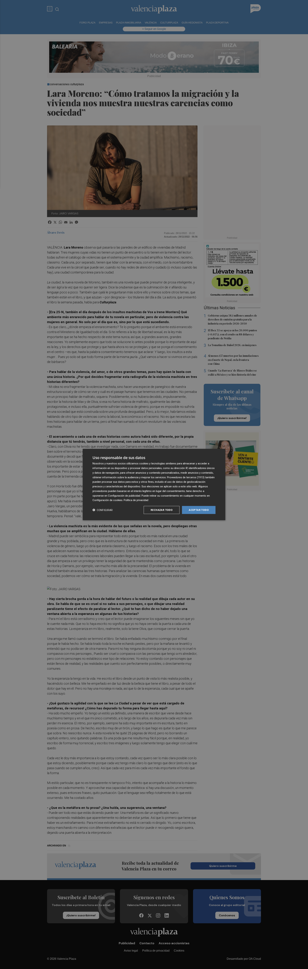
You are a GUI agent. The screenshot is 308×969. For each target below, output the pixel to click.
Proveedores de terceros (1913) (185, 477)
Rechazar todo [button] (162, 510)
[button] (103, 510)
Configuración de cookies (107, 500)
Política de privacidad (136, 500)
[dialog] (154, 484)
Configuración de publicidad (124, 495)
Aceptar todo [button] (199, 510)
